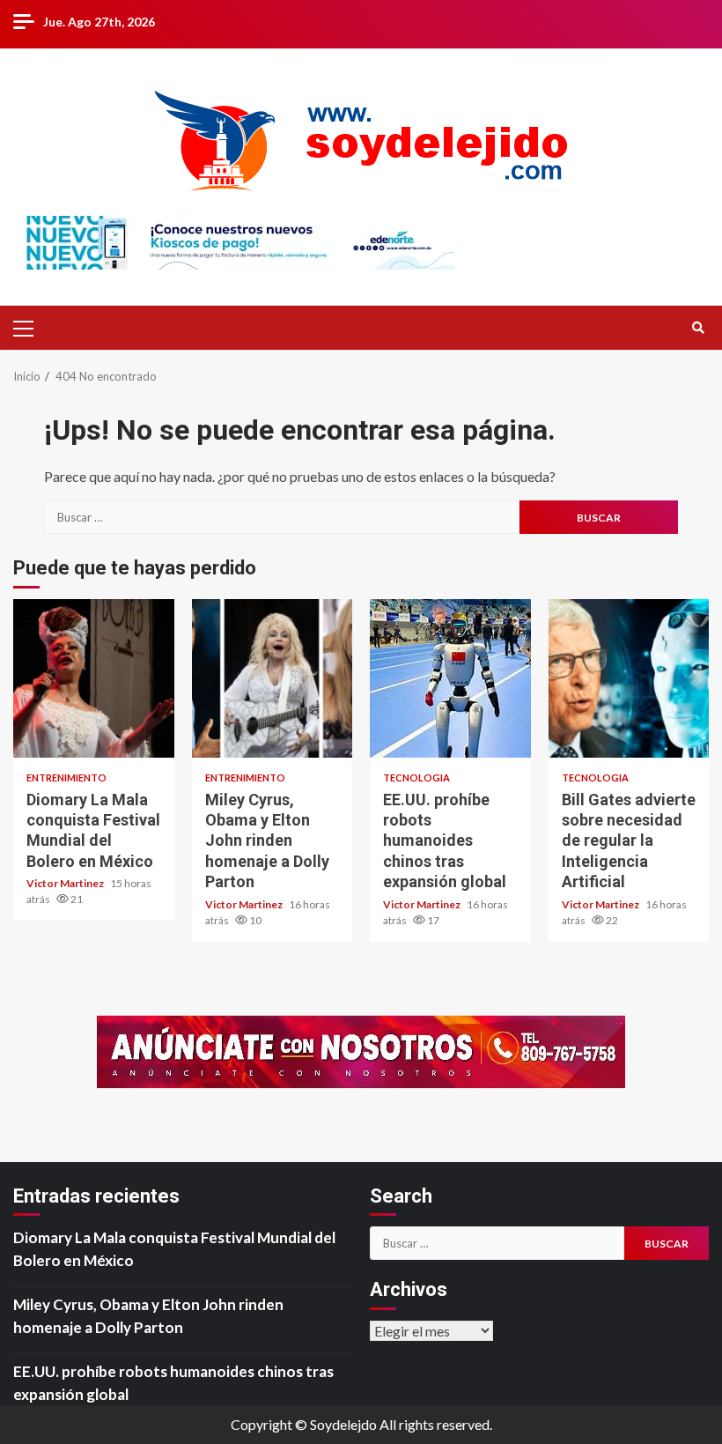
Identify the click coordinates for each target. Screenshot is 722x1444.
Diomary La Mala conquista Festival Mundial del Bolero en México (93, 678)
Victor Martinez (66, 883)
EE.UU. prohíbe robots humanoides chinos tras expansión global (450, 678)
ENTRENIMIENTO (66, 777)
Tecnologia (416, 777)
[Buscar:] (281, 517)
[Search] (698, 327)
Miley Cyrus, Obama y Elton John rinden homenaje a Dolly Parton (272, 678)
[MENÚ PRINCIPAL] (30, 328)
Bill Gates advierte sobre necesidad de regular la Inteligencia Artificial (629, 678)
